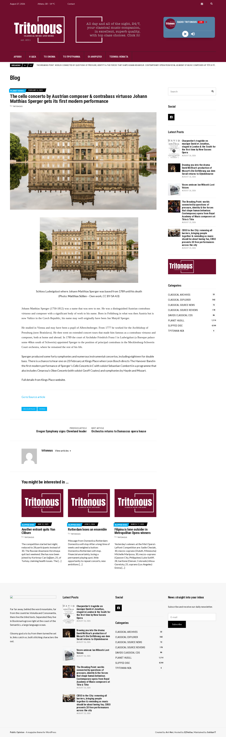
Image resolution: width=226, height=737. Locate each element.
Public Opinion (17, 732)
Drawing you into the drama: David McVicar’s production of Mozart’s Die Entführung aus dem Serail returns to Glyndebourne (198, 169)
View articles (62, 450)
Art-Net (169, 732)
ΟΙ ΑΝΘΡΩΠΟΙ (95, 56)
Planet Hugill (17, 91)
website (60, 379)
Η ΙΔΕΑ (32, 56)
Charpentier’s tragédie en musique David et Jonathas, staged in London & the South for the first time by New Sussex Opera (199, 146)
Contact (71, 4)
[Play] (185, 34)
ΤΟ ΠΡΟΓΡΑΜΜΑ (71, 56)
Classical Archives (179, 294)
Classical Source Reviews (183, 310)
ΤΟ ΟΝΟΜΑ (49, 56)
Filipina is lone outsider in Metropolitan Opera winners (133, 531)
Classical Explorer (179, 299)
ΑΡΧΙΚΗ (18, 56)
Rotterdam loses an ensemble (87, 529)
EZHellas (188, 732)
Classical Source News (181, 305)
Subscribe (177, 624)
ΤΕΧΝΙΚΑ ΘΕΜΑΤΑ (118, 56)
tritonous (17, 106)
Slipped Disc (28, 525)
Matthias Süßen (77, 296)
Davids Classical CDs (180, 315)
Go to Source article (33, 397)
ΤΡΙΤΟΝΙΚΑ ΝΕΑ (176, 330)
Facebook (202, 4)
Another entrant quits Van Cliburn (38, 531)
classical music (29, 409)
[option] (126, 65)
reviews (42, 409)
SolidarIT (211, 732)
